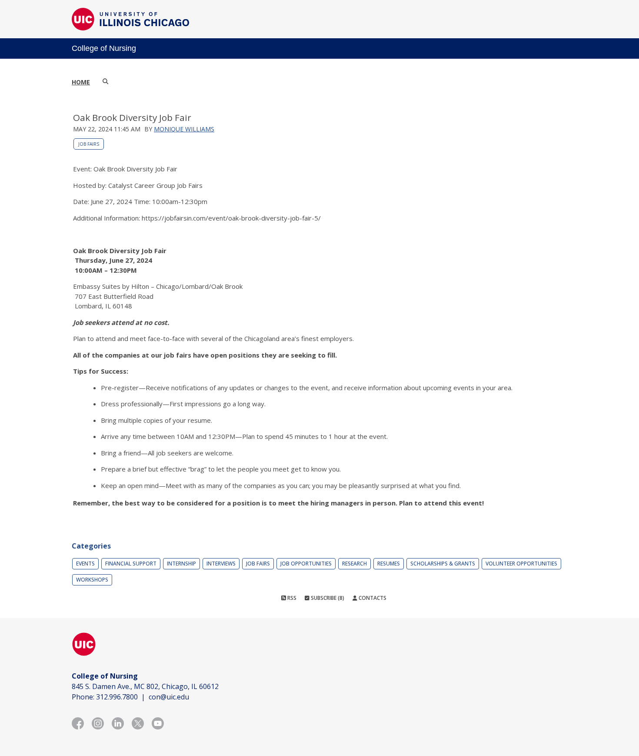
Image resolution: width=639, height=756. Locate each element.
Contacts (371, 598)
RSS (291, 598)
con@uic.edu (169, 697)
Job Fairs (88, 144)
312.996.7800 (117, 697)
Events (85, 563)
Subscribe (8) (327, 598)
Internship (181, 563)
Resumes (388, 563)
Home (81, 82)
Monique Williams (184, 129)
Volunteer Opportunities (521, 563)
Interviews (221, 563)
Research (354, 563)
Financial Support (130, 563)
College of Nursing (104, 48)
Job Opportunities (306, 563)
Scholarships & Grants (442, 563)
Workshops (92, 579)
